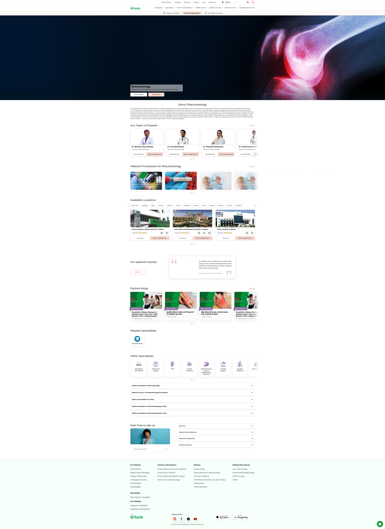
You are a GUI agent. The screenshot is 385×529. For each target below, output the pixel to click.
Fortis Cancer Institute (166, 473)
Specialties (169, 8)
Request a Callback (173, 13)
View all (252, 125)
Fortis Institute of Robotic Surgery (171, 476)
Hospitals (158, 8)
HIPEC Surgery (239, 476)
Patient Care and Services (188, 432)
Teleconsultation (200, 487)
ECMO (235, 480)
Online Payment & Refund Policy (207, 473)
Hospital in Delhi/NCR (138, 506)
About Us (182, 426)
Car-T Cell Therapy (240, 469)
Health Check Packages (139, 473)
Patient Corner (230, 8)
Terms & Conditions (201, 476)
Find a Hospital (138, 94)
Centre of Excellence (184, 8)
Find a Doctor (166, 2)
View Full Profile (138, 154)
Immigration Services (138, 480)
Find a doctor (156, 94)
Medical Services (215, 8)
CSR (203, 2)
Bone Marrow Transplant (140, 497)
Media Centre (200, 8)
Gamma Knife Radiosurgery (244, 473)
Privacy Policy (199, 469)
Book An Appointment (155, 154)
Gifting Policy (199, 483)
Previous (191, 159)
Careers (196, 2)
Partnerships (135, 483)
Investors (177, 2)
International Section (247, 8)
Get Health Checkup (215, 13)
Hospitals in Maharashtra (140, 509)
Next (193, 159)
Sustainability (135, 487)
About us (187, 2)
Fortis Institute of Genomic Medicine (172, 469)
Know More (140, 238)
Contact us (212, 2)
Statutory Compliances (187, 438)
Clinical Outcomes (185, 445)
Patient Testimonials (138, 476)
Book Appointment (193, 13)
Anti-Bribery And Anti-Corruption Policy (209, 480)
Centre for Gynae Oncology (169, 480)
